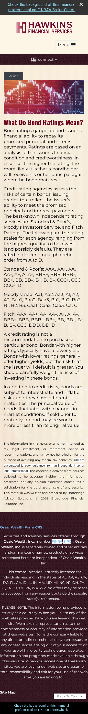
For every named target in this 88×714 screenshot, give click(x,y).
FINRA (57, 541)
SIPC (67, 541)
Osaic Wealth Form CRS (21, 527)
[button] (66, 44)
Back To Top (67, 696)
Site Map (8, 692)
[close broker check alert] (81, 4)
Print (13, 76)
